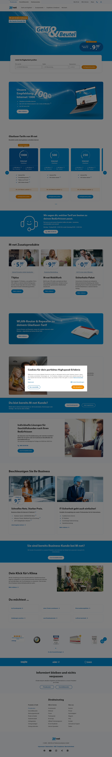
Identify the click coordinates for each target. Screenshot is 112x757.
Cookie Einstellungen (78, 382)
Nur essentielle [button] (34, 387)
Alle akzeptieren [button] (78, 387)
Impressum (31, 382)
